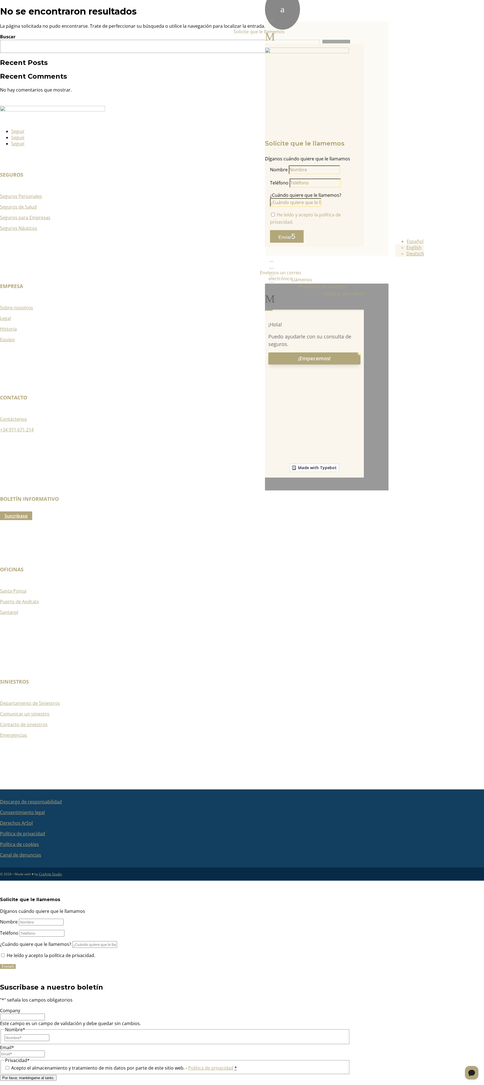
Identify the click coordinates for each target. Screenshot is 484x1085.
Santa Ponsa (13, 591)
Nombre (279, 170)
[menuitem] (326, 135)
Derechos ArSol (16, 823)
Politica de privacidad (210, 1068)
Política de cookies (19, 844)
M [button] (270, 37)
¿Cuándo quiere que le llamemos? (305, 195)
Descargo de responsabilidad (31, 802)
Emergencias (13, 735)
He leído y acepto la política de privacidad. (51, 955)
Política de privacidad (22, 834)
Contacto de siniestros (24, 724)
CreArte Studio (50, 874)
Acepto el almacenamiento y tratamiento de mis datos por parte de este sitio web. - (124, 1068)
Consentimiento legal (22, 812)
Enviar (284, 237)
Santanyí (9, 612)
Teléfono (279, 183)
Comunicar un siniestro (25, 714)
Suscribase (16, 516)
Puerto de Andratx (19, 601)
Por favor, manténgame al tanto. (28, 1078)
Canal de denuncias (20, 855)
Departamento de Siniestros (30, 703)
